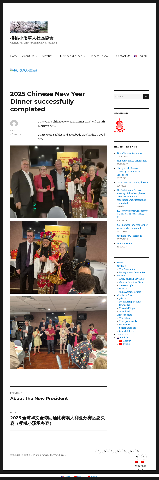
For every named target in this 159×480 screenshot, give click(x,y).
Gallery (123, 288)
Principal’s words (128, 321)
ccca (12, 130)
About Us (28, 56)
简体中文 (127, 341)
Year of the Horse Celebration (132, 160)
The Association (127, 269)
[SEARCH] (146, 96)
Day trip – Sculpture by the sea (132, 182)
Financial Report (127, 308)
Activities (47, 56)
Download (124, 311)
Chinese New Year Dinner (132, 282)
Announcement (125, 243)
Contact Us (123, 56)
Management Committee (132, 272)
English (142, 56)
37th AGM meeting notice (130, 153)
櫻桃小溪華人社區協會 (32, 38)
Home (14, 56)
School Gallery (126, 331)
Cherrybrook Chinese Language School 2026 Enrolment (128, 171)
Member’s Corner (71, 56)
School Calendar (127, 328)
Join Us (122, 298)
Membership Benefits (130, 301)
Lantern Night (126, 285)
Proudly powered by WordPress (49, 455)
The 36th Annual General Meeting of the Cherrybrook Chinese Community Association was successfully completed (131, 197)
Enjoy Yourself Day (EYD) (132, 279)
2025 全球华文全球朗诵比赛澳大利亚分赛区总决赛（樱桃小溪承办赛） (132, 214)
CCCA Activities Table (130, 292)
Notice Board (125, 324)
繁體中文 (127, 344)
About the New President (129, 236)
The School (124, 318)
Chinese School (99, 56)
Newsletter (124, 305)
